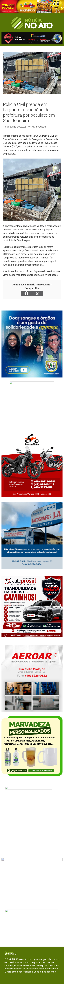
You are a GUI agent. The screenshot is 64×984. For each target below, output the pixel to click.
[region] (32, 6)
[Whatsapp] (37, 293)
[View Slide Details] (32, 6)
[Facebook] (26, 293)
